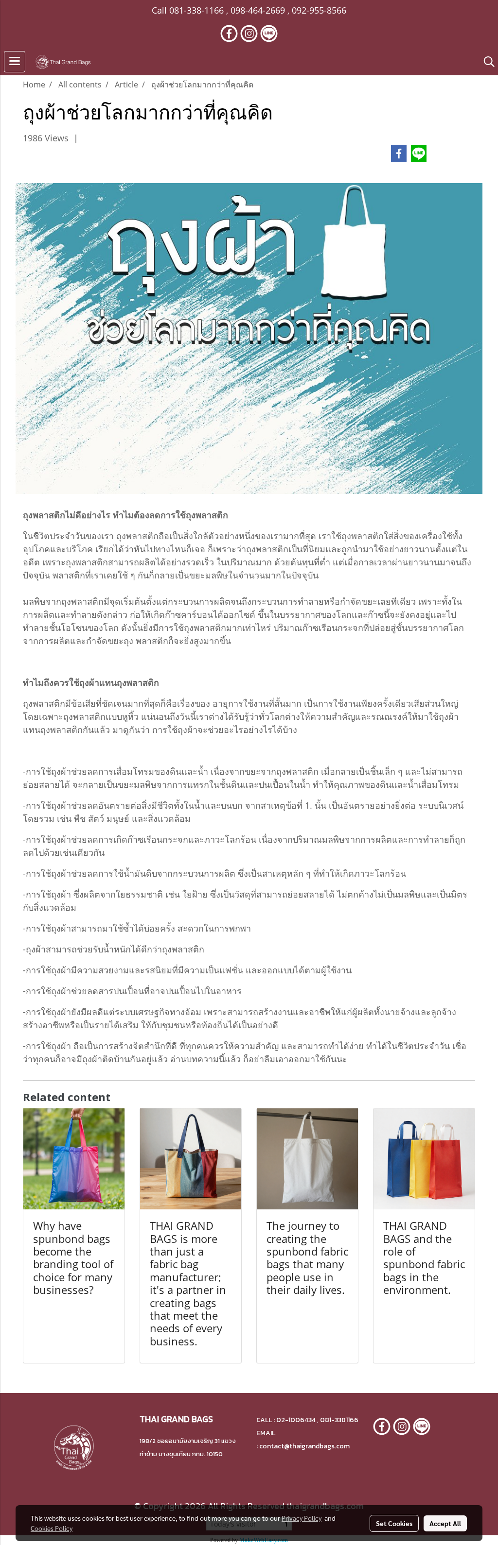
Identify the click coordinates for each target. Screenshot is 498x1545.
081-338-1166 (196, 10)
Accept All (445, 1523)
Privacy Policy (301, 1517)
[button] (486, 61)
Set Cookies (394, 1523)
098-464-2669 (258, 10)
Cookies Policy (51, 1528)
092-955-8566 (319, 10)
